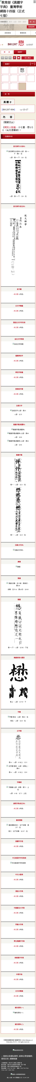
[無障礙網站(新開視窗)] (18, 1074)
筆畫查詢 (23, 33)
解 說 (7, 52)
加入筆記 (28, 58)
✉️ (19, 57)
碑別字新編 (10, 127)
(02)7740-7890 (11, 1068)
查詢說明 (31, 27)
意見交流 (5, 1059)
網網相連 (13, 1059)
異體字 (20, 52)
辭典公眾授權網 (25, 1056)
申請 (21, 294)
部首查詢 (8, 33)
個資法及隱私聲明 (10, 1056)
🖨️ (15, 57)
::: (0, 45)
